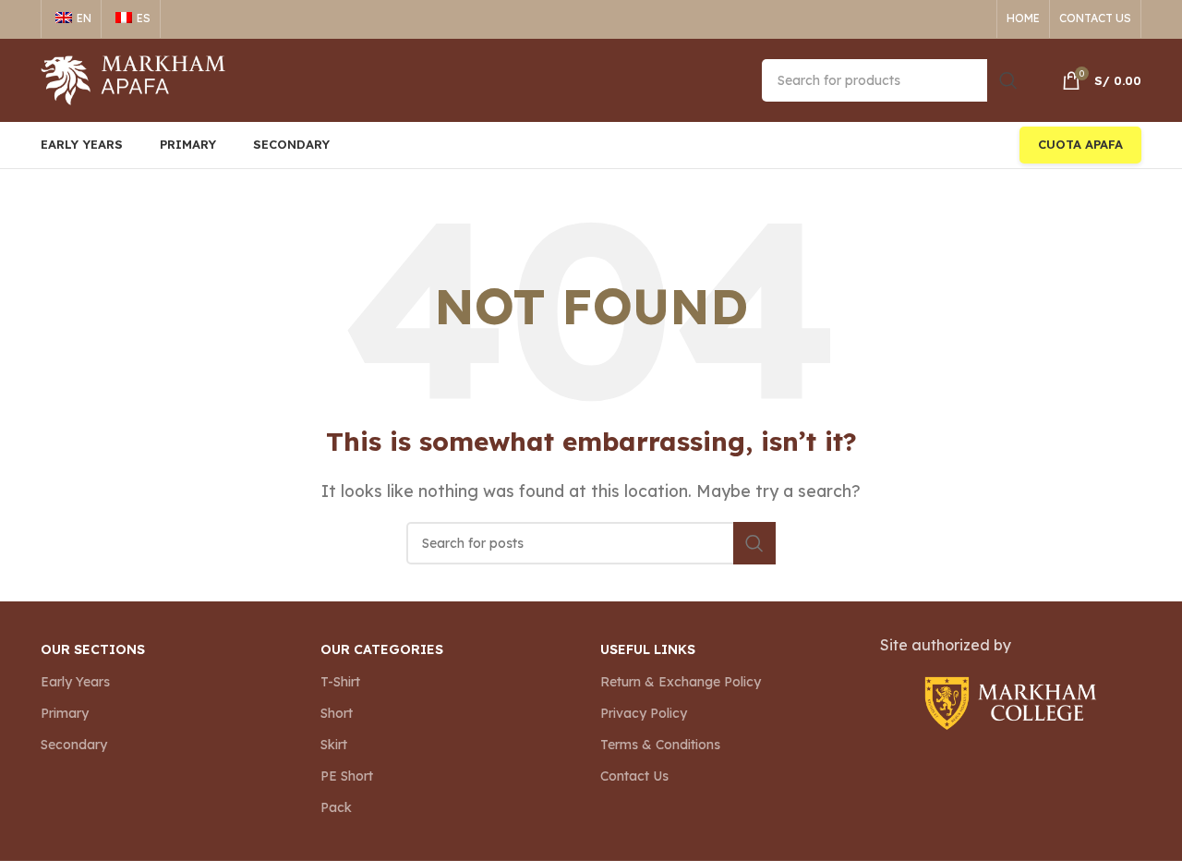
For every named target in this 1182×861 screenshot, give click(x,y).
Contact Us (634, 776)
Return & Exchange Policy (680, 681)
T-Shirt (340, 681)
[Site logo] (133, 78)
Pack (336, 807)
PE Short (346, 776)
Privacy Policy (643, 713)
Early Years (75, 681)
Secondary (74, 744)
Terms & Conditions (660, 744)
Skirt (333, 744)
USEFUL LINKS (647, 649)
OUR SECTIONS (93, 649)
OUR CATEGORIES (381, 649)
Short (336, 713)
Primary (65, 713)
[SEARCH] (1008, 80)
